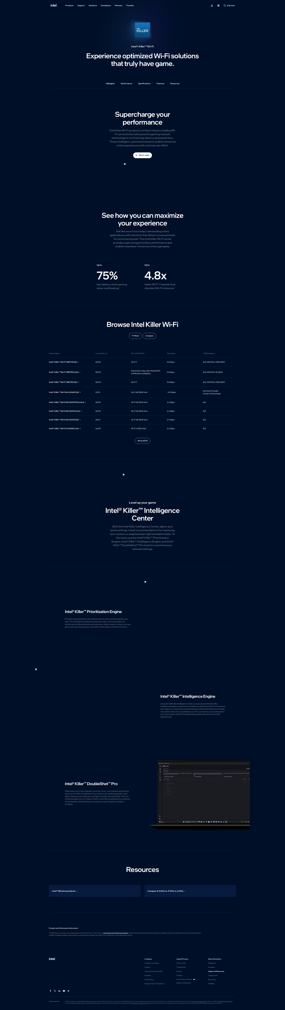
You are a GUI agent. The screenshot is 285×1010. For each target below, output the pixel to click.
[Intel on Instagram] (68, 990)
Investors (211, 967)
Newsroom (212, 963)
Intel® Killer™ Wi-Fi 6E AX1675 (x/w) (64, 411)
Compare (149, 336)
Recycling (211, 980)
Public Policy (149, 980)
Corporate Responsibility (153, 971)
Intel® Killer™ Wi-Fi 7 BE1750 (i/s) (63, 382)
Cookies (179, 975)
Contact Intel (213, 975)
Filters (136, 336)
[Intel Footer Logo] (52, 959)
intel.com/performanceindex (198, 1001)
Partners (118, 5)
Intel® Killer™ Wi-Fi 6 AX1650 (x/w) (64, 428)
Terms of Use (181, 963)
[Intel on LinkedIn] (59, 990)
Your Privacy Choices (184, 979)
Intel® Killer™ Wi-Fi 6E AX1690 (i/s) (64, 392)
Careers (147, 967)
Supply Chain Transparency (155, 984)
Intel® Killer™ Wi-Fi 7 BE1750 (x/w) (63, 372)
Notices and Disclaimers (226, 1001)
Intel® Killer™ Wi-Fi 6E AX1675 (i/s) (64, 420)
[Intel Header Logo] (53, 5)
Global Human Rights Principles (141, 1003)
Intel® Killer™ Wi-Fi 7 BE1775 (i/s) (63, 362)
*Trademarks (181, 967)
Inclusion (148, 975)
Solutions (93, 5)
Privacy (179, 971)
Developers (106, 5)
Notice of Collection (183, 983)
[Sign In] (212, 5)
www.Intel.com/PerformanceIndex (115, 933)
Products (69, 5)
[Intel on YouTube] (63, 990)
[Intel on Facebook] (50, 990)
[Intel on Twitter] (54, 990)
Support (81, 5)
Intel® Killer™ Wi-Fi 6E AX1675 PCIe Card (66, 402)
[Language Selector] (218, 5)
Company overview (152, 963)
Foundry (130, 5)
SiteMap (211, 984)
